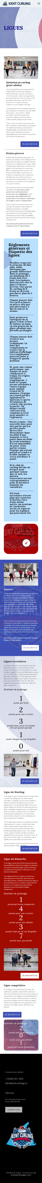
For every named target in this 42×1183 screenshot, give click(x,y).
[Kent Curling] (17, 3)
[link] (21, 574)
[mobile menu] (39, 3)
